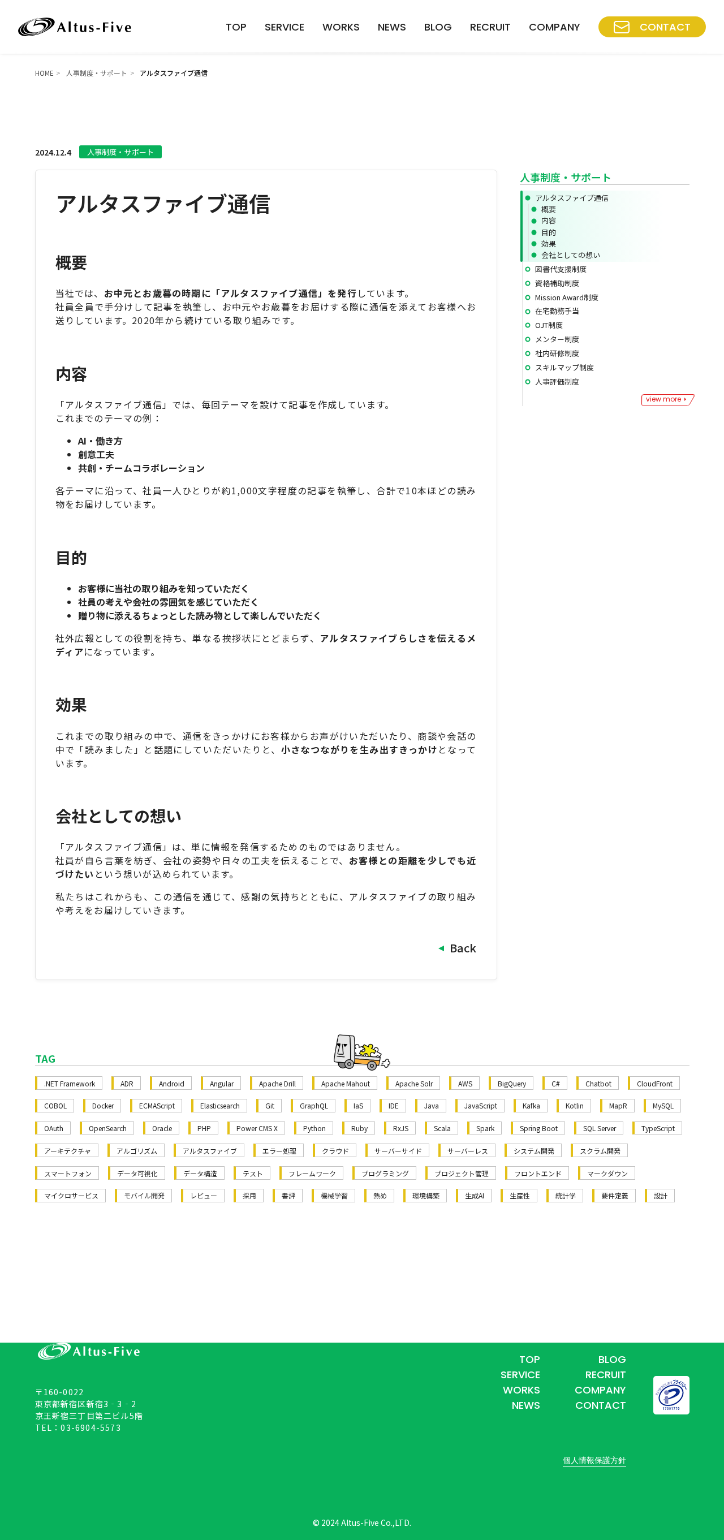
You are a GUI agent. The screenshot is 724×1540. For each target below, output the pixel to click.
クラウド (335, 1150)
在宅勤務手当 (557, 310)
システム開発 (534, 1150)
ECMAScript (157, 1105)
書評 (288, 1195)
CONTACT (665, 27)
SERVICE (284, 27)
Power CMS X (257, 1128)
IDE (394, 1105)
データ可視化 (137, 1173)
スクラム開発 (600, 1150)
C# (555, 1083)
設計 (660, 1195)
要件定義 (614, 1195)
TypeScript (658, 1128)
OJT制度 (549, 325)
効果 (548, 243)
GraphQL (314, 1105)
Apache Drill (277, 1083)
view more (663, 399)
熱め (380, 1195)
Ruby (359, 1128)
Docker (103, 1105)
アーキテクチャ (67, 1150)
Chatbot (598, 1083)
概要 (548, 209)
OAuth (53, 1128)
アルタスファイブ (210, 1150)
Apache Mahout (345, 1083)
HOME (44, 72)
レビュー (203, 1195)
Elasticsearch (220, 1105)
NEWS (392, 27)
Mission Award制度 (566, 297)
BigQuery (512, 1083)
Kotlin (575, 1105)
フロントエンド (538, 1173)
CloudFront (655, 1083)
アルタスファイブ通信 (572, 197)
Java (431, 1105)
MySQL (663, 1105)
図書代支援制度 (561, 269)
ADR (126, 1083)
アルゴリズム (137, 1150)
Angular (222, 1083)
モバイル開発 (144, 1195)
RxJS (400, 1128)
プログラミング (385, 1173)
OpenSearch (108, 1128)
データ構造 (200, 1173)
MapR (618, 1105)
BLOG (438, 27)
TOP (236, 27)
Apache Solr (414, 1083)
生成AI (474, 1195)
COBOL (55, 1105)
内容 (548, 220)
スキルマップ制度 (564, 367)
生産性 (520, 1195)
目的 (548, 232)
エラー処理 (279, 1150)
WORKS (341, 27)
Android (171, 1083)
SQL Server (599, 1128)
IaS (358, 1105)
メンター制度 (557, 339)
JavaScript (480, 1105)
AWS (465, 1083)
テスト (253, 1173)
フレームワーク (312, 1173)
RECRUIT (490, 27)
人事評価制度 (557, 381)
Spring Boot (539, 1128)
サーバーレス (467, 1150)
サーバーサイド (398, 1150)
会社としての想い (570, 254)
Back (463, 947)
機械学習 (334, 1195)
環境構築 (425, 1195)
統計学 (565, 1195)
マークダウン (607, 1173)
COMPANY (554, 27)
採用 (249, 1195)
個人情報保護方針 (594, 1460)
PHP (204, 1128)
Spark (485, 1128)
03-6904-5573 (90, 1427)
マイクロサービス (71, 1195)
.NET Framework (69, 1083)
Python (314, 1128)
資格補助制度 (557, 283)
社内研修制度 (557, 353)
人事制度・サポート (96, 72)
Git (269, 1105)
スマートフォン (68, 1173)
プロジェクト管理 (461, 1173)
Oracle (162, 1128)
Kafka (531, 1105)
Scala (442, 1128)
